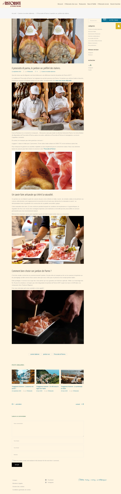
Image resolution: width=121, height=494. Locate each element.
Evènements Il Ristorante (94, 34)
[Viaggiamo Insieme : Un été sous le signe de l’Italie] (47, 377)
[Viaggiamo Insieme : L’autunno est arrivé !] (23, 377)
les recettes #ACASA (93, 38)
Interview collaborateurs (94, 36)
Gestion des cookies (18, 486)
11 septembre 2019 (16, 71)
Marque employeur (92, 43)
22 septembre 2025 (16, 391)
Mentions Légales (17, 483)
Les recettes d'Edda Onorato (95, 40)
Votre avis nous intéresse (92, 480)
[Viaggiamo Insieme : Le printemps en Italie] (72, 377)
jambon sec (46, 354)
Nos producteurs (92, 45)
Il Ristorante (30, 71)
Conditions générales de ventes (21, 489)
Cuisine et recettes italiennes (26, 13)
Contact (14, 480)
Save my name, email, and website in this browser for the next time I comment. (36, 460)
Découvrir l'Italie (92, 31)
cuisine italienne (34, 354)
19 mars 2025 (64, 391)
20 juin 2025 (39, 391)
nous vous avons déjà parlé (63, 80)
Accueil (14, 13)
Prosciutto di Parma (49, 149)
